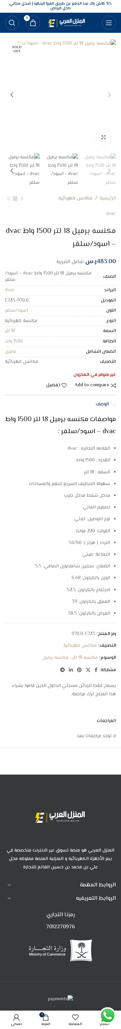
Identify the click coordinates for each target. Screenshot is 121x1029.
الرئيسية (108, 198)
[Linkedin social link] (71, 670)
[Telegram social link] (62, 670)
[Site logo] (68, 22)
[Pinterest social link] (79, 670)
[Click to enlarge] (103, 137)
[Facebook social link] (95, 670)
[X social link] (88, 670)
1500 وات (14, 341)
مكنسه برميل (56, 657)
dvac (111, 214)
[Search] (12, 22)
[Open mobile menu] (108, 22)
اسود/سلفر (16, 310)
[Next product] (8, 198)
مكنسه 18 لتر (85, 657)
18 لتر (10, 331)
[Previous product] (21, 198)
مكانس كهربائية (75, 198)
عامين (10, 351)
